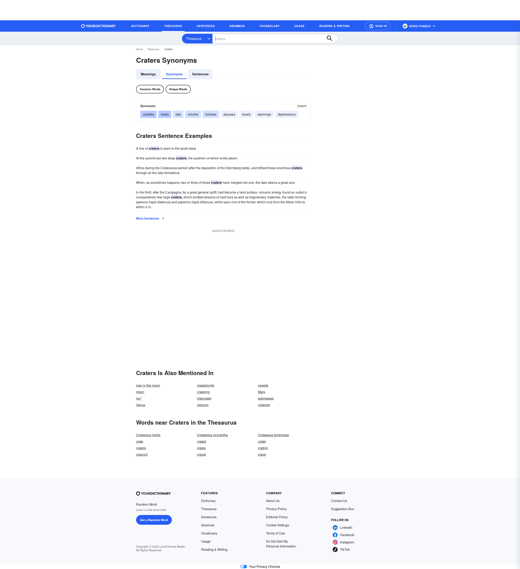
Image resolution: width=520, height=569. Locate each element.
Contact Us (339, 500)
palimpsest (266, 398)
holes (165, 114)
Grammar (207, 525)
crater (262, 441)
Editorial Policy (277, 517)
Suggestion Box (342, 508)
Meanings (148, 74)
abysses (229, 114)
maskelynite (205, 385)
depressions (287, 114)
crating (263, 448)
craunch (142, 454)
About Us (273, 500)
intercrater (204, 398)
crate (139, 441)
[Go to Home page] (98, 26)
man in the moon (148, 385)
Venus (140, 404)
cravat (201, 454)
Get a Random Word (154, 520)
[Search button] (331, 38)
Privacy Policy (276, 508)
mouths (193, 114)
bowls (246, 114)
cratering (203, 391)
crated (201, 441)
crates (201, 448)
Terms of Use (275, 533)
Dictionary (208, 500)
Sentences (200, 74)
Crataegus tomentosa (273, 435)
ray (139, 398)
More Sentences (147, 218)
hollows (210, 114)
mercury (203, 404)
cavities (148, 114)
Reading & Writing (214, 549)
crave (262, 454)
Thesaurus (194, 38)
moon (140, 391)
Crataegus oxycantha (212, 435)
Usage (206, 541)
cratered (264, 404)
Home (139, 49)
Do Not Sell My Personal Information (281, 543)
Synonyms (174, 74)
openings (264, 114)
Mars (261, 391)
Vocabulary (209, 533)
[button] (377, 26)
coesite (263, 385)
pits (178, 114)
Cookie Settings (277, 525)
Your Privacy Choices (264, 566)
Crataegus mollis (148, 435)
